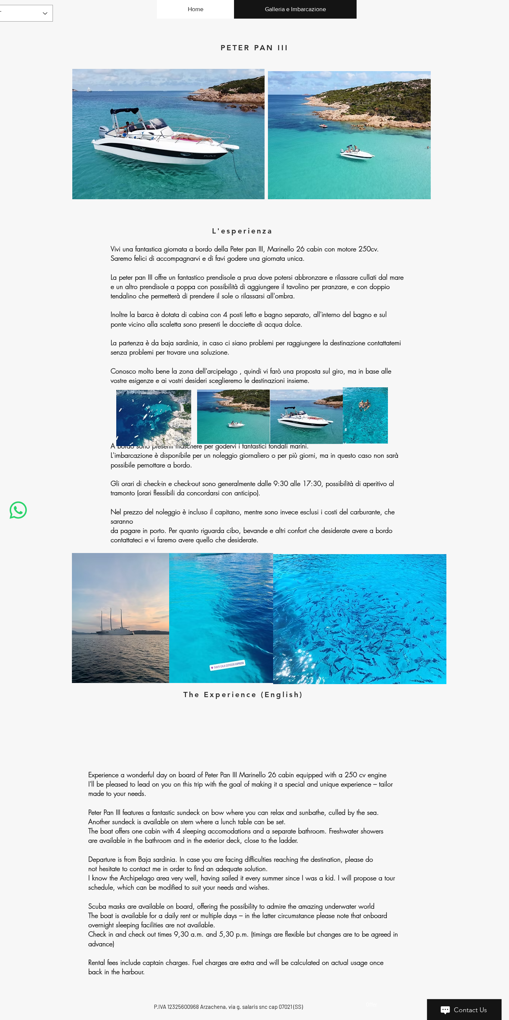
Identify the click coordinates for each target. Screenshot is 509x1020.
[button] (349, 135)
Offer (371, 1004)
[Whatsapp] (18, 510)
